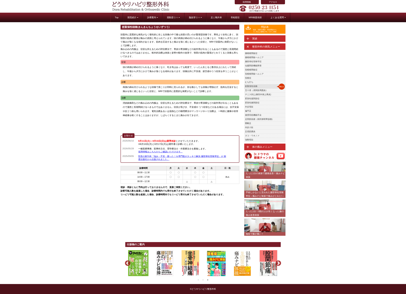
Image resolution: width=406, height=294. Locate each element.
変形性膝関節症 (252, 102)
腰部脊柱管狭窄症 (253, 61)
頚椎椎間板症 (251, 70)
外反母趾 (249, 107)
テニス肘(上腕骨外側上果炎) (258, 94)
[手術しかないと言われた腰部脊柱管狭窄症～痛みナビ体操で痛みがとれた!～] (264, 181)
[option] (138, 263)
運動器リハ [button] (172, 17)
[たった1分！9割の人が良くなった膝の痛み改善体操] (264, 200)
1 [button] (198, 279)
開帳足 (248, 123)
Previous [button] (126, 261)
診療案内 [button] (151, 17)
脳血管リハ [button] (194, 17)
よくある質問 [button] (277, 17)
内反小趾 (249, 127)
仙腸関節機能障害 (253, 65)
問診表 (265, 29)
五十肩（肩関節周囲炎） (256, 90)
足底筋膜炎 (250, 131)
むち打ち (249, 82)
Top (116, 17)
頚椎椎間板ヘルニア (254, 74)
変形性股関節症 (252, 98)
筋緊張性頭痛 (251, 86)
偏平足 (248, 111)
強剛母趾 (249, 140)
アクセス (273, 2)
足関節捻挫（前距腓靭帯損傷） (259, 119)
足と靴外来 (216, 17)
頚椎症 (248, 78)
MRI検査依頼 (255, 17)
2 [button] (203, 279)
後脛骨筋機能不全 (253, 115)
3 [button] (207, 279)
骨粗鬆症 (235, 17)
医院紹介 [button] (132, 17)
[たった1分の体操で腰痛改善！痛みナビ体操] (264, 163)
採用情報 (247, 2)
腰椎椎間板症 (251, 53)
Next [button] (276, 261)
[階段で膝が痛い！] (264, 219)
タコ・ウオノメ (252, 135)
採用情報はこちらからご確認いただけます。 (160, 151)
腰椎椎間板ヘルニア (254, 57)
